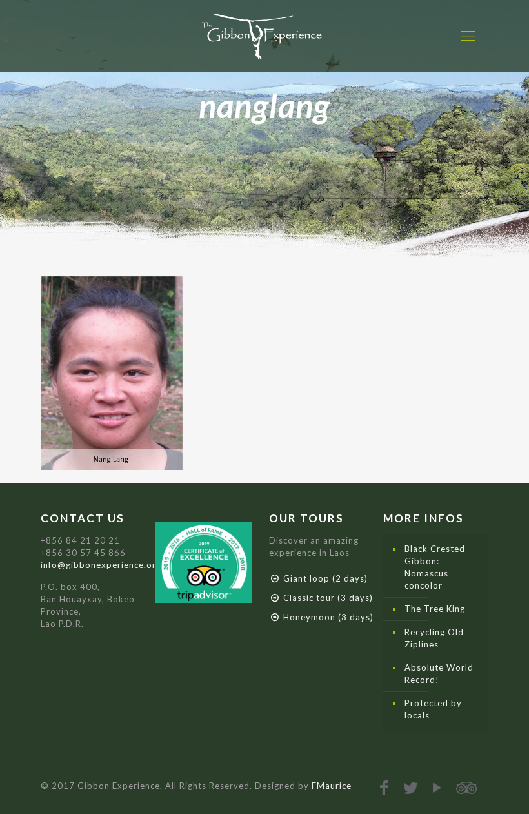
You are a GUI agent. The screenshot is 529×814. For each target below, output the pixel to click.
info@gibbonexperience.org (101, 565)
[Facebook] (385, 787)
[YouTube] (437, 787)
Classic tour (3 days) (328, 598)
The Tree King (434, 609)
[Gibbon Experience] (264, 35)
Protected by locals (433, 709)
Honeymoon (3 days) (328, 617)
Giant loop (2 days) (325, 578)
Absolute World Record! (439, 673)
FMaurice (332, 785)
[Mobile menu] (468, 35)
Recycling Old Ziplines (434, 638)
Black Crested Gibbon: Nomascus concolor (434, 567)
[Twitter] (411, 787)
